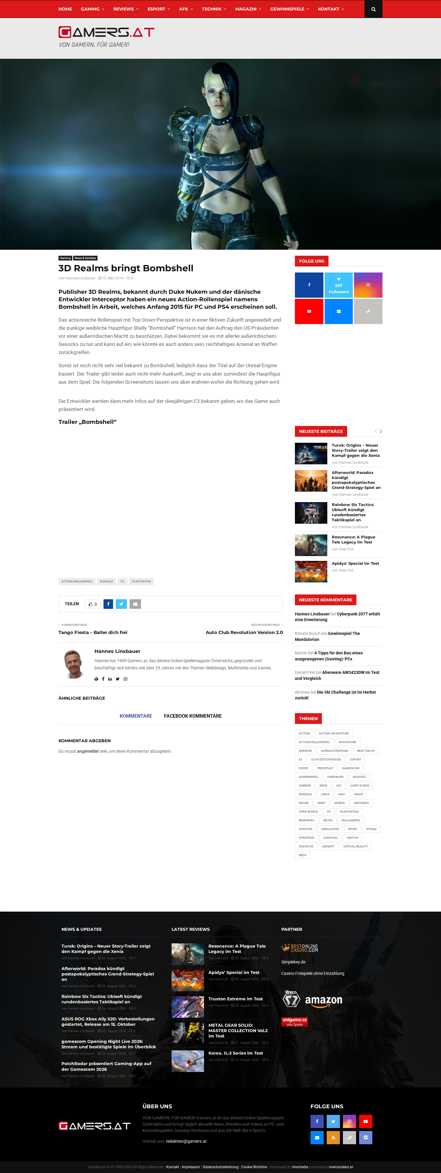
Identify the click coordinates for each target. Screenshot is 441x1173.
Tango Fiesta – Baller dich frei (93, 632)
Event (303, 768)
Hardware (335, 777)
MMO (321, 803)
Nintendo (361, 803)
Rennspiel (306, 820)
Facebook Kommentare (193, 716)
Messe (304, 803)
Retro (328, 820)
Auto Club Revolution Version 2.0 (244, 632)
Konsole (106, 581)
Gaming (90, 9)
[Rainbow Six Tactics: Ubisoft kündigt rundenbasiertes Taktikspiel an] (311, 513)
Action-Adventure (334, 733)
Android (305, 750)
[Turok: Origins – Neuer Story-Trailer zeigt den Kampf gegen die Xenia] (311, 453)
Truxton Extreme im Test (235, 999)
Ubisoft (328, 846)
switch (352, 837)
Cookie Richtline (254, 1167)
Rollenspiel (351, 820)
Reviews (123, 9)
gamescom (350, 768)
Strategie (306, 837)
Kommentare (136, 716)
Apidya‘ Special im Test (355, 563)
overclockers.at (341, 1167)
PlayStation (141, 581)
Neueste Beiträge (321, 431)
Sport (352, 829)
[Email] (317, 1137)
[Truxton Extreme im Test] (188, 1007)
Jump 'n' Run (359, 785)
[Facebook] (317, 1121)
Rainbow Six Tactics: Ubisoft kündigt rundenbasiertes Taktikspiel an (353, 512)
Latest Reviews (191, 929)
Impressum (191, 1167)
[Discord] (365, 1137)
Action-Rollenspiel (77, 581)
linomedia (300, 1167)
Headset (359, 777)
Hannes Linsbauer (80, 278)
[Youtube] (365, 1121)
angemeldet (88, 751)
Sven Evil (346, 549)
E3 (300, 759)
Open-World (308, 811)
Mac (341, 794)
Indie (323, 785)
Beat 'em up (366, 750)
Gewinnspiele (287, 9)
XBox (302, 855)
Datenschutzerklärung (220, 1167)
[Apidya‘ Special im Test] (311, 571)
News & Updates (85, 258)
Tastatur (306, 846)
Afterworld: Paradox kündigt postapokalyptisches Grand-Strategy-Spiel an (356, 480)
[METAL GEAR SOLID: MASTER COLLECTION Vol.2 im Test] (188, 1033)
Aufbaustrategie (334, 750)
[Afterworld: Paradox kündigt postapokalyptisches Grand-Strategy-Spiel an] (311, 481)
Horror (304, 785)
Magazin (245, 9)
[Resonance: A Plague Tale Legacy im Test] (311, 545)
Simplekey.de (293, 962)
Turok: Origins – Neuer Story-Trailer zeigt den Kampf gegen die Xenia (356, 450)
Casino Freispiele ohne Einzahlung (312, 973)
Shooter (305, 829)
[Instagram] (349, 1121)
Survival (330, 837)
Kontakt (328, 9)
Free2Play (325, 768)
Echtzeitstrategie (326, 759)
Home (65, 9)
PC (122, 581)
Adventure (347, 742)
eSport (156, 9)
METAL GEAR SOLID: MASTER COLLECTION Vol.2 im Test (238, 1031)
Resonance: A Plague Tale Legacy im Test (353, 539)
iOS (338, 785)
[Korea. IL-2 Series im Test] (188, 1061)
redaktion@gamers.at (186, 1141)
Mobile (339, 803)
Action (304, 733)
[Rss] (333, 1137)
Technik (211, 9)
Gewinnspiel (308, 777)
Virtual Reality (355, 846)
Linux (325, 794)
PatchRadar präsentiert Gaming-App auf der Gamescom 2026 (106, 1066)
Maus (358, 794)
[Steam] (349, 1137)
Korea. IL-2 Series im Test (235, 1053)
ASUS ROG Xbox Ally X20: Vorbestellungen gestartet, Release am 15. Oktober (108, 1021)
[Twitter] (333, 1121)
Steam (371, 829)
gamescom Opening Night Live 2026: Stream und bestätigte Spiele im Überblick (109, 1044)
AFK (183, 9)
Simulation (330, 829)
